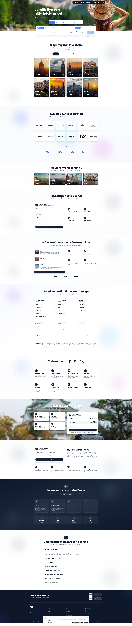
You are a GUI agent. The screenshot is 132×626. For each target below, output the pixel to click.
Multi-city (52, 27)
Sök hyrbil (48, 459)
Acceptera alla (84, 622)
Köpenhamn (75, 53)
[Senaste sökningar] (81, 22)
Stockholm (56, 53)
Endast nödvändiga (76, 622)
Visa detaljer (50, 622)
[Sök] (103, 2)
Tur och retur (40, 27)
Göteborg (63, 53)
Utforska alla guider (49, 272)
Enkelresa (47, 27)
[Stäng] (87, 618)
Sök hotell (48, 226)
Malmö (69, 53)
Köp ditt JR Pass (82, 429)
